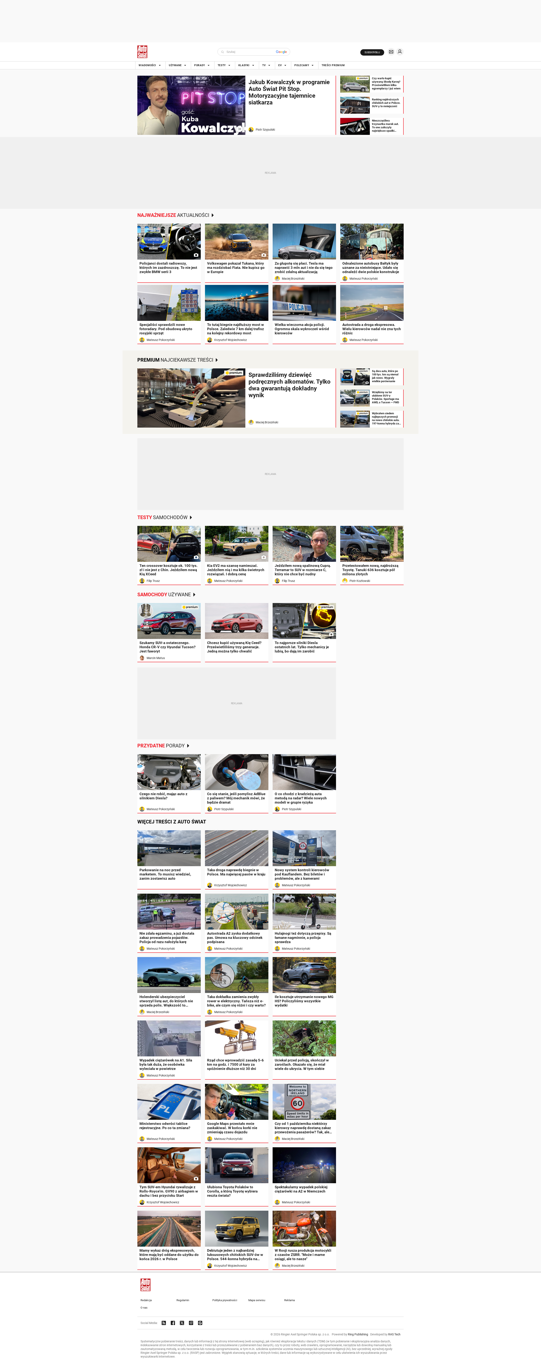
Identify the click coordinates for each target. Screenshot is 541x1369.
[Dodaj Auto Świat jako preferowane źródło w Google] (200, 1323)
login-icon (400, 52)
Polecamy (301, 65)
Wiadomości (147, 65)
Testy (222, 65)
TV (264, 65)
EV (280, 65)
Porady (199, 65)
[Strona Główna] (142, 51)
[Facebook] (173, 1323)
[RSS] (164, 1323)
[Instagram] (191, 1323)
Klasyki (244, 65)
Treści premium (333, 65)
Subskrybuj (372, 52)
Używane (175, 65)
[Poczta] (391, 52)
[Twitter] (182, 1323)
